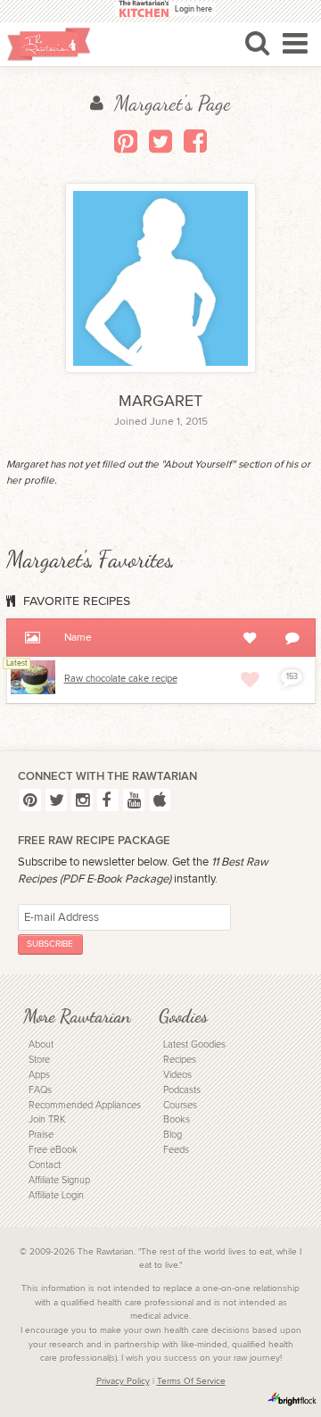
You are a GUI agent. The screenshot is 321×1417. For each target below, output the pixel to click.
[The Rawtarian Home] (49, 44)
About (41, 1044)
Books (176, 1119)
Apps (39, 1075)
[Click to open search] (257, 43)
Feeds (176, 1150)
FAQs (40, 1090)
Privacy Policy (123, 1381)
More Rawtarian (76, 1016)
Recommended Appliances (85, 1105)
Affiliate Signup (59, 1180)
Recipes (179, 1059)
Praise (41, 1134)
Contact (45, 1165)
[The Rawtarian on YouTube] (133, 800)
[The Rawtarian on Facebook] (108, 800)
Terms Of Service (191, 1381)
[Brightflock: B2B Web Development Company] (292, 1399)
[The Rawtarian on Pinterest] (30, 800)
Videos (177, 1075)
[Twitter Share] (160, 141)
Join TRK (47, 1119)
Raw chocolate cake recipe (120, 678)
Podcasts (182, 1090)
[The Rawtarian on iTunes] (160, 800)
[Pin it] (125, 141)
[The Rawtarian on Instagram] (82, 800)
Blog (172, 1134)
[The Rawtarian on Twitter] (56, 800)
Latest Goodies (194, 1044)
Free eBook (53, 1150)
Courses (180, 1105)
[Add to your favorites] (250, 678)
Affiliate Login (56, 1195)
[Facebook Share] (195, 141)
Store (39, 1059)
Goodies (183, 1016)
